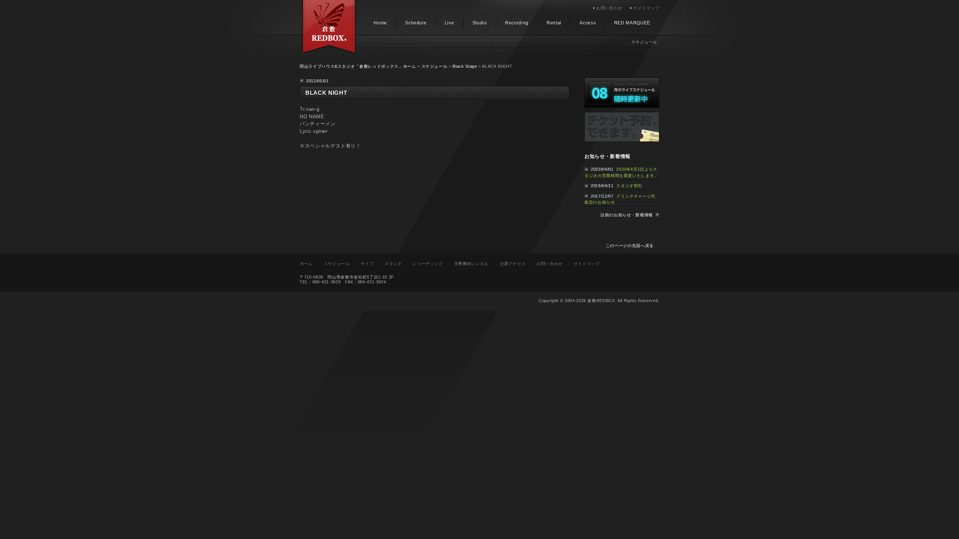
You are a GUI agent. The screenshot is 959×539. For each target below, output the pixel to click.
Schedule (415, 22)
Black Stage (465, 66)
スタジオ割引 (629, 185)
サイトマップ (646, 8)
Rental (554, 22)
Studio (479, 22)
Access (588, 22)
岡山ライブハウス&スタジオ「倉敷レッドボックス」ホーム (358, 66)
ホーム (306, 263)
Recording (517, 22)
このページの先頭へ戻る (630, 245)
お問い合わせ (609, 8)
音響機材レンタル (471, 263)
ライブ (366, 263)
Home (380, 22)
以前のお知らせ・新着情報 (626, 215)
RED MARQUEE (632, 22)
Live (449, 22)
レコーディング (427, 263)
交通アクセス (513, 263)
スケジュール (434, 66)
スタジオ (393, 263)
